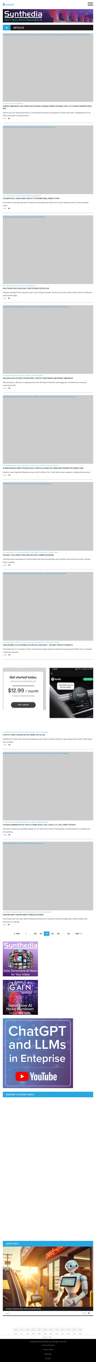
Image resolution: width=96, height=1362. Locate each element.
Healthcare (10, 286)
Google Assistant (23, 552)
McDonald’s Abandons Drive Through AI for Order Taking (23, 1309)
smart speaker (37, 375)
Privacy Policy (48, 1349)
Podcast (44, 552)
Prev (18, 933)
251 (41, 933)
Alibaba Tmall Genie (13, 465)
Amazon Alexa (11, 375)
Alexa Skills (10, 552)
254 (58, 933)
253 (52, 933)
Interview (35, 552)
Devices (25, 465)
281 (68, 933)
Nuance (19, 286)
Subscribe (48, 1354)
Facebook (19, 196)
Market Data (34, 465)
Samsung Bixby (17, 912)
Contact (48, 1358)
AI (3, 103)
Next (78, 933)
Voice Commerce (44, 912)
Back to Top (46, 1337)
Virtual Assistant (37, 642)
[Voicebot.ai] (37, 4)
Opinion (27, 375)
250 (35, 933)
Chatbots (9, 196)
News (8, 103)
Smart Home (53, 552)
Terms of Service (48, 1345)
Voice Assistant (17, 103)
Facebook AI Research (32, 196)
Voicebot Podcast (53, 642)
